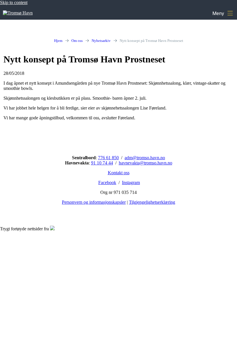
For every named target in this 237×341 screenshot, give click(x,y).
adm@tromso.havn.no (145, 157)
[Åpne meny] (222, 13)
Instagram (131, 182)
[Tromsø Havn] (18, 12)
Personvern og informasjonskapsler (94, 202)
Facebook (107, 182)
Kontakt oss (118, 172)
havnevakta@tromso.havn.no (145, 162)
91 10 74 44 (102, 162)
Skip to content (13, 2)
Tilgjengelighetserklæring (152, 202)
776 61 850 (108, 157)
